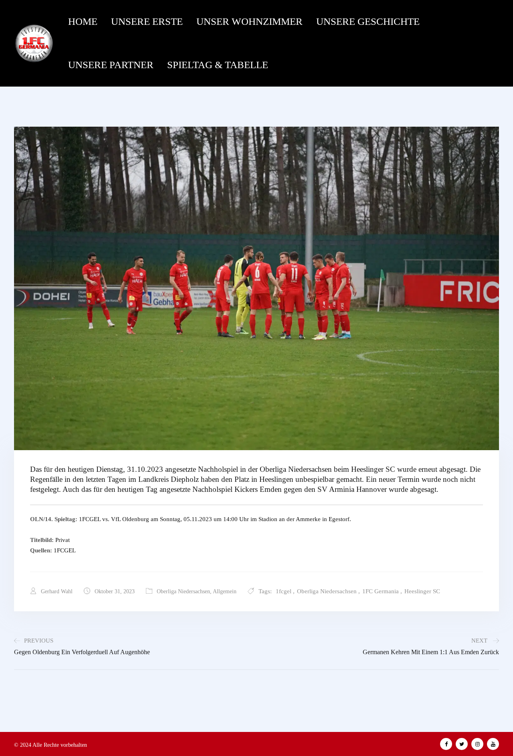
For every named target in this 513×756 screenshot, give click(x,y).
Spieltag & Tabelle (217, 64)
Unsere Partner (110, 64)
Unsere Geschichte (368, 21)
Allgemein (224, 591)
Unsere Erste (147, 21)
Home (82, 21)
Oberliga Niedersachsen (183, 591)
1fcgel (283, 591)
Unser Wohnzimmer (249, 21)
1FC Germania (380, 591)
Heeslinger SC (422, 591)
